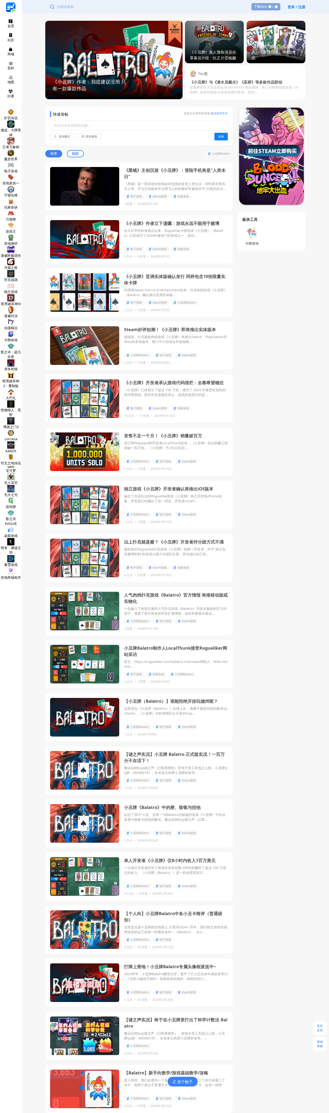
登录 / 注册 (296, 6)
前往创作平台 (219, 113)
